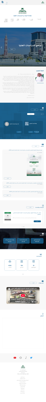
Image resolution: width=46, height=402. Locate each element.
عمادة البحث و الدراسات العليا (23, 16)
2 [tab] (23, 137)
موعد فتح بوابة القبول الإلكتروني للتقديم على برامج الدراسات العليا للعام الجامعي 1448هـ (25, 150)
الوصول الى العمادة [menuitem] (12, 20)
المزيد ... (30, 207)
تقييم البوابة (22, 388)
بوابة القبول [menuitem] (18, 20)
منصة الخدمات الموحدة (22, 383)
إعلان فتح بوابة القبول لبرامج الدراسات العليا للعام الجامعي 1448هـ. (27, 213)
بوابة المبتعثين (22, 386)
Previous (1, 47)
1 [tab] (25, 137)
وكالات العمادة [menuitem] (25, 20)
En (6, 2)
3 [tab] (22, 137)
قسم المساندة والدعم (23, 240)
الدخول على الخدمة (36, 132)
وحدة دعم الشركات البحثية (9, 240)
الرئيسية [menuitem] (41, 20)
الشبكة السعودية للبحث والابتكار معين (22, 380)
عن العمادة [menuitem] (33, 20)
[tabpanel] (13, 127)
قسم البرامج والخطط (37, 240)
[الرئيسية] (22, 10)
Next (44, 47)
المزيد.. (34, 109)
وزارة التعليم (22, 377)
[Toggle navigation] (43, 24)
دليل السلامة (23, 391)
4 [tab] (20, 137)
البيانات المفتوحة (22, 378)
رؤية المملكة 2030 (22, 385)
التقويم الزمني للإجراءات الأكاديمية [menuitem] (5, 20)
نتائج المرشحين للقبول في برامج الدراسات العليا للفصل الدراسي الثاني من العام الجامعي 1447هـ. (24, 183)
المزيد (12, 49)
